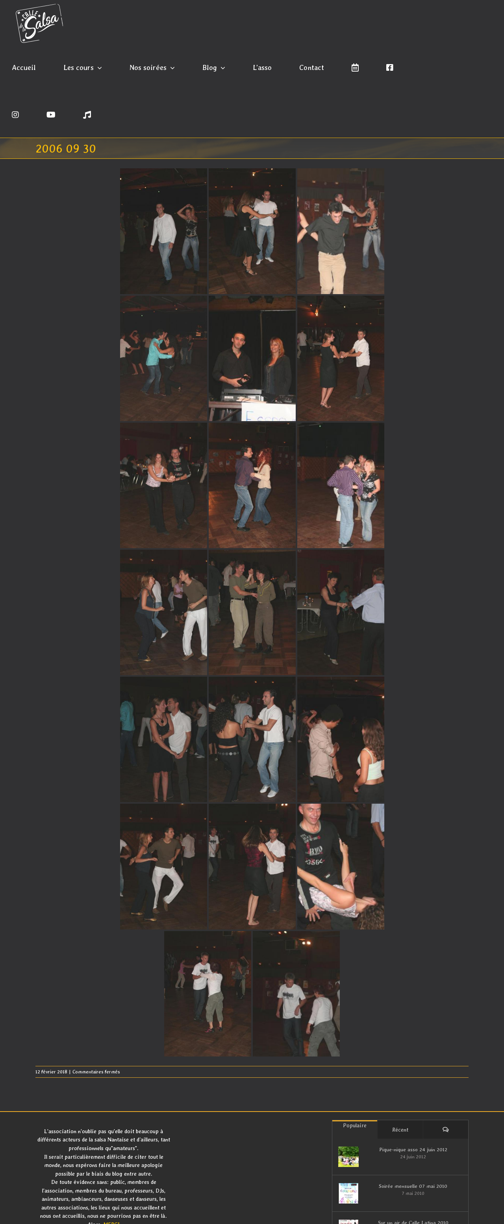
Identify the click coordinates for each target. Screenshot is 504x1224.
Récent (400, 1129)
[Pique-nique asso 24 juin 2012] (348, 1157)
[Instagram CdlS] (15, 114)
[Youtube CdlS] (51, 114)
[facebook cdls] (389, 66)
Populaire (355, 1125)
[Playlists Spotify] (87, 114)
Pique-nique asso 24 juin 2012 (413, 1149)
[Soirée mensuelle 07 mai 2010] (348, 1193)
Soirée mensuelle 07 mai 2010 (413, 1186)
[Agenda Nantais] (355, 66)
